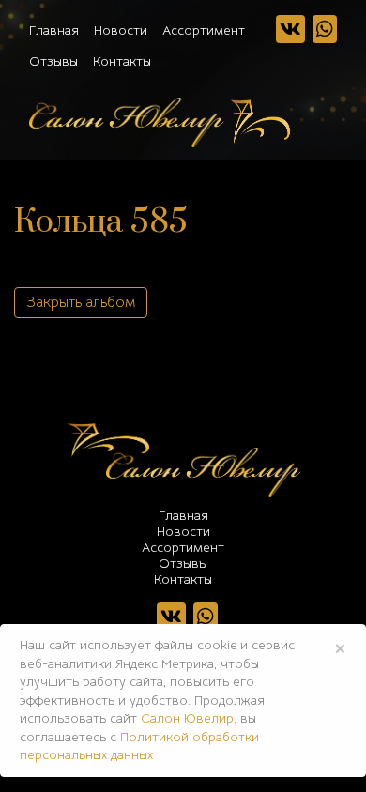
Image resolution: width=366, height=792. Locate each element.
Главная (54, 30)
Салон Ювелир (187, 717)
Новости (120, 30)
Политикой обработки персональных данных (139, 746)
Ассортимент (203, 30)
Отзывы (53, 61)
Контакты (122, 61)
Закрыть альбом (80, 302)
